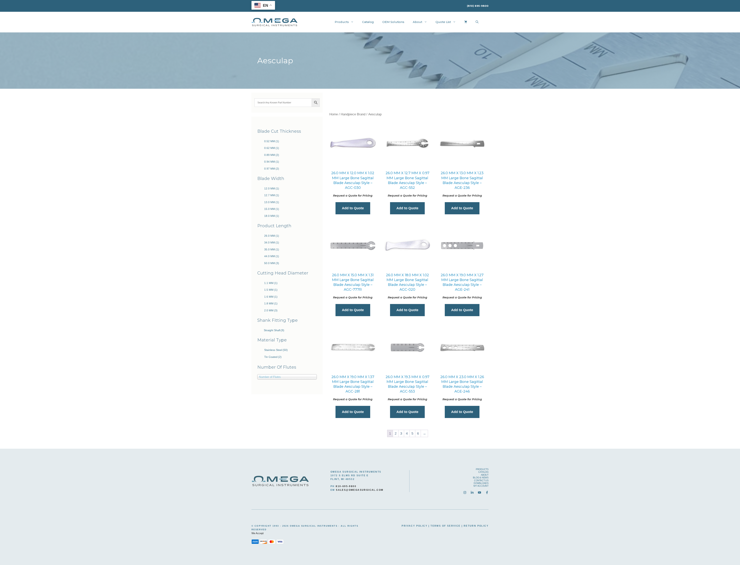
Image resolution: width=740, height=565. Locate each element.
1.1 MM (271, 283)
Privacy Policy (414, 525)
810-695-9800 (346, 486)
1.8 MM (271, 303)
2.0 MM (271, 310)
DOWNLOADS (481, 483)
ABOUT (485, 475)
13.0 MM (271, 202)
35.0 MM (271, 249)
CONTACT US (481, 480)
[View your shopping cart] (465, 22)
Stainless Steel (276, 349)
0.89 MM (271, 154)
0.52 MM (271, 141)
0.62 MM (271, 147)
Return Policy (476, 525)
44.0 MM (271, 256)
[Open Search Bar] (477, 22)
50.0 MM (271, 263)
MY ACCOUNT (481, 486)
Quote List (443, 22)
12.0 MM (271, 188)
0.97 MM (271, 168)
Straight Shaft (274, 330)
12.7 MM (271, 195)
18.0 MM (271, 215)
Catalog (368, 22)
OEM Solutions (393, 22)
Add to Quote (353, 208)
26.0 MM (271, 235)
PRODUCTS (482, 469)
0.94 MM (271, 161)
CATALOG (483, 472)
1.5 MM (271, 289)
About (417, 22)
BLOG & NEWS (480, 477)
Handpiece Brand (353, 114)
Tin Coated (273, 356)
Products (342, 22)
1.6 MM (271, 296)
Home (333, 114)
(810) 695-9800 (478, 5)
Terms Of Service (445, 525)
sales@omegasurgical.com (359, 490)
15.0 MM (271, 208)
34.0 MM (271, 242)
